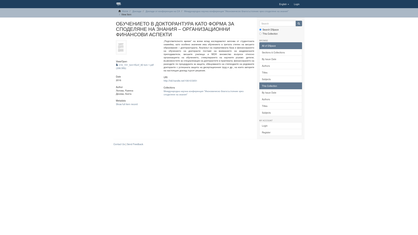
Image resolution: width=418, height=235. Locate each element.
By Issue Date (269, 59)
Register (266, 132)
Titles (264, 72)
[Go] (299, 23)
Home (125, 11)
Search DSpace (271, 29)
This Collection (270, 33)
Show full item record (127, 104)
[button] (284, 4)
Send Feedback (135, 144)
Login (265, 125)
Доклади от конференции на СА (163, 11)
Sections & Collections (273, 52)
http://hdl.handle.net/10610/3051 (180, 80)
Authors (266, 65)
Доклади (136, 11)
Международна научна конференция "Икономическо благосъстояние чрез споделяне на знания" (236, 11)
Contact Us (119, 144)
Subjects (266, 79)
